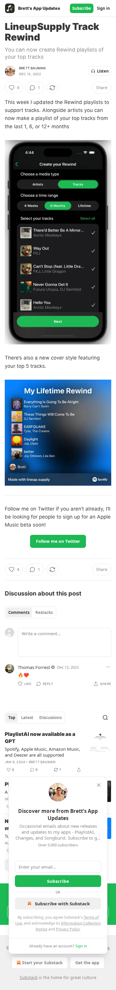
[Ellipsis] (108, 667)
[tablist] (30, 612)
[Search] (105, 717)
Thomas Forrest (34, 667)
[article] (58, 752)
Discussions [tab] (50, 717)
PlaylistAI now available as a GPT (40, 737)
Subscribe (81, 8)
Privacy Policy (68, 929)
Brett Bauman (32, 68)
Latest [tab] (27, 717)
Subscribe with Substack (62, 903)
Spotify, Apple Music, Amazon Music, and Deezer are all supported (42, 752)
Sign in (103, 8)
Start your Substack (42, 962)
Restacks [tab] (44, 612)
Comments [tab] (18, 612)
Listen (103, 71)
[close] (99, 785)
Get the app (87, 962)
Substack (28, 977)
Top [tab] (11, 717)
